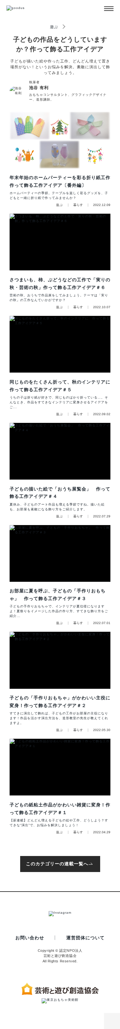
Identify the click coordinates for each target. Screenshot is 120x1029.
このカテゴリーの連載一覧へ (57, 863)
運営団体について (85, 937)
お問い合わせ (29, 937)
